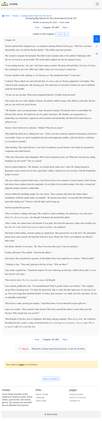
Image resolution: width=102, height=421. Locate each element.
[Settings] (97, 53)
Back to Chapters (51, 379)
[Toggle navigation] (97, 4)
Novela (15, 15)
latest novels (42, 394)
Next (65, 27)
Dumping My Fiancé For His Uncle (36, 15)
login (21, 364)
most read (41, 400)
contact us (74, 400)
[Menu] (97, 46)
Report (25, 348)
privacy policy (76, 394)
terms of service (77, 397)
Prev (37, 27)
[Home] (97, 39)
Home (7, 15)
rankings (40, 397)
